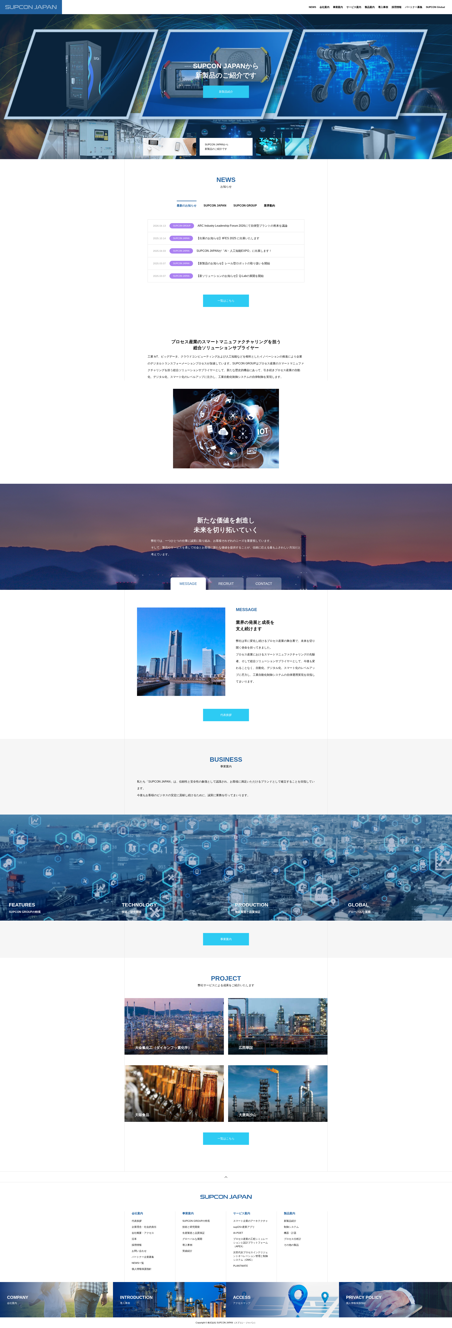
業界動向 (269, 205)
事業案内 (338, 7)
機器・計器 (290, 1232)
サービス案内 (353, 7)
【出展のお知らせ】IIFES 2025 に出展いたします (228, 238)
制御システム (291, 1226)
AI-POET (238, 1232)
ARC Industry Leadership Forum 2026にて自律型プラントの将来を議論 (242, 225)
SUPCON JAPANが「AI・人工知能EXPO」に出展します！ (234, 250)
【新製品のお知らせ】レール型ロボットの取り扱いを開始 (233, 263)
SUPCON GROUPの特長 (196, 1220)
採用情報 (397, 7)
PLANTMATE (240, 1265)
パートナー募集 (413, 7)
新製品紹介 (290, 1220)
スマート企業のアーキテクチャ (250, 1220)
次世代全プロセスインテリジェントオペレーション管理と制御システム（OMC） (250, 1256)
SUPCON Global (435, 7)
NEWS (312, 7)
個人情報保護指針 (141, 1269)
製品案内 (370, 7)
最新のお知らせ (187, 205)
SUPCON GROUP (245, 205)
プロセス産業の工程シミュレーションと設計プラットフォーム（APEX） (250, 1242)
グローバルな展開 (192, 1238)
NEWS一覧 (138, 1263)
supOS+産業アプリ (244, 1226)
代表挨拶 (137, 1220)
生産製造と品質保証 (193, 1232)
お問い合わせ (139, 1250)
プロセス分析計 (292, 1238)
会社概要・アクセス (143, 1232)
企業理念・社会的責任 (144, 1226)
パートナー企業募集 (143, 1257)
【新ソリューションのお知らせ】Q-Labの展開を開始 (230, 275)
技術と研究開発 (191, 1226)
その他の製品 (291, 1244)
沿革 (134, 1238)
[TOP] (226, 1176)
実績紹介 (187, 1250)
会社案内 (324, 7)
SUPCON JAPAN (215, 205)
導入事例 (383, 7)
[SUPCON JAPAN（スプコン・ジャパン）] (31, 7)
